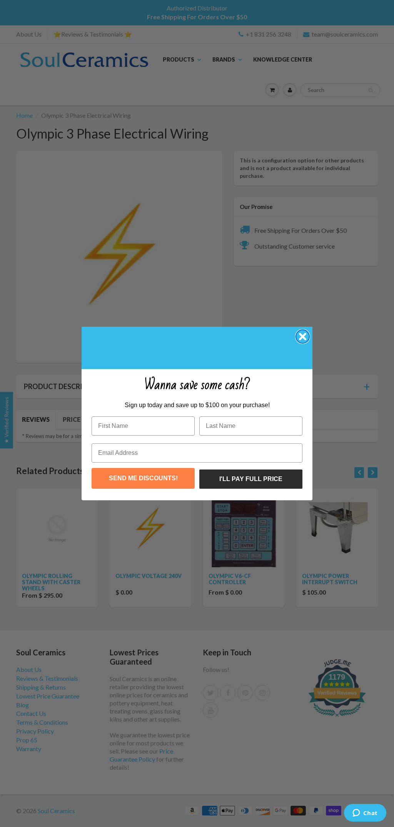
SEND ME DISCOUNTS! (143, 478)
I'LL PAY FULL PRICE (250, 479)
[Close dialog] (302, 336)
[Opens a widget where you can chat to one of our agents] (365, 813)
